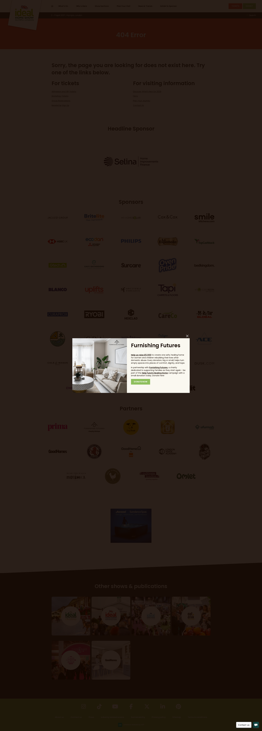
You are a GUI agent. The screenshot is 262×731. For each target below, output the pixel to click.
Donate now (140, 381)
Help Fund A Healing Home (155, 373)
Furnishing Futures (158, 367)
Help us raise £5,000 (141, 355)
